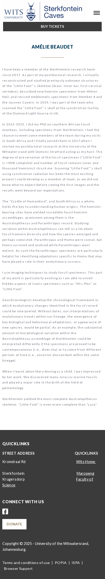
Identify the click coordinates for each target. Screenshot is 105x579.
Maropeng (85, 473)
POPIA (61, 562)
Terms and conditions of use (26, 562)
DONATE (14, 524)
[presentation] (4, 33)
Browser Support (18, 568)
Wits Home (86, 461)
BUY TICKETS (52, 26)
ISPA (76, 562)
